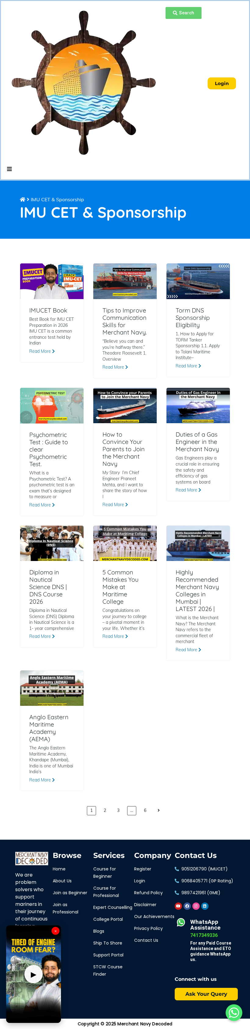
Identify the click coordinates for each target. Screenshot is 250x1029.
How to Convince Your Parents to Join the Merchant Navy (123, 449)
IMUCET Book (48, 310)
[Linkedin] (205, 906)
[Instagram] (196, 906)
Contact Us (196, 855)
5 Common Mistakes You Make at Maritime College (120, 587)
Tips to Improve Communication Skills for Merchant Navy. (124, 321)
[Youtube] (178, 906)
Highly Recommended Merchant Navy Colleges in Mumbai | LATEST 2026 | (197, 591)
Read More (40, 351)
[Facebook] (187, 906)
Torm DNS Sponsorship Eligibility (193, 318)
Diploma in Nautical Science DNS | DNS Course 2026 (48, 587)
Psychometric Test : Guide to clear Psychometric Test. (48, 449)
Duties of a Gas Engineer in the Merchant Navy (197, 442)
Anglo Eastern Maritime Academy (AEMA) (49, 728)
